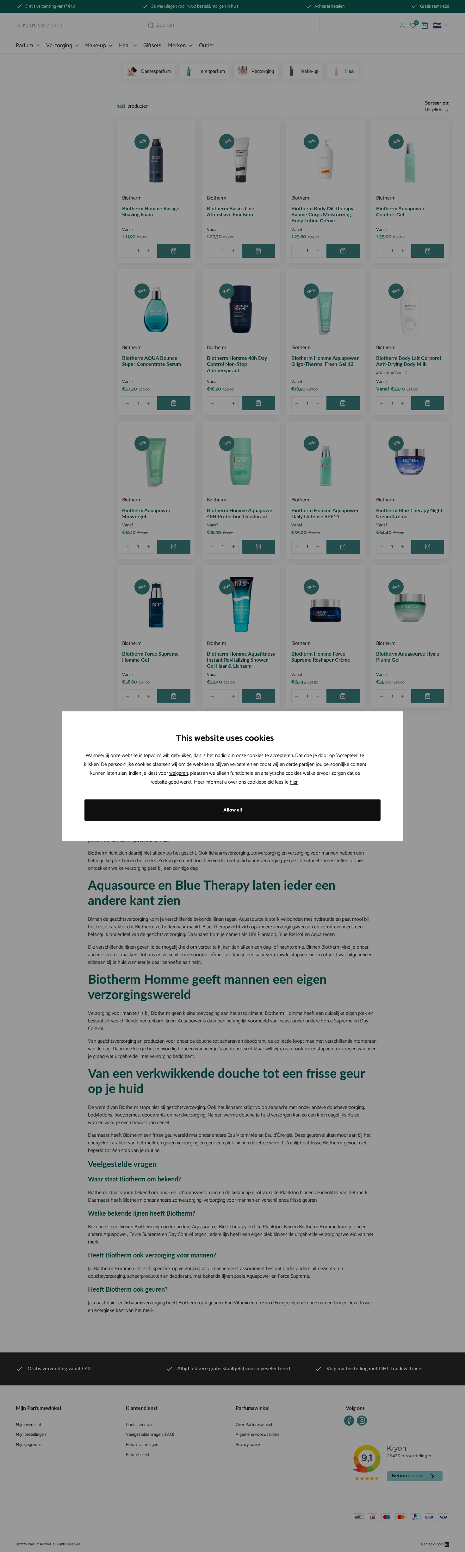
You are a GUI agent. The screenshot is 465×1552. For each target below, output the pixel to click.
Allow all (232, 810)
